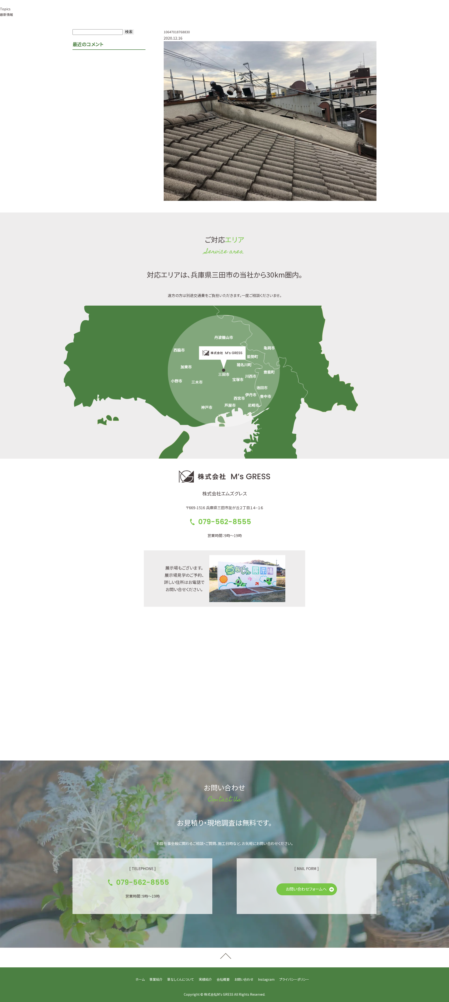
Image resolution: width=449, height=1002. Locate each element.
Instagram (266, 979)
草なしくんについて (180, 14)
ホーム (140, 979)
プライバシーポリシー (294, 979)
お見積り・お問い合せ (341, 14)
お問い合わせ (243, 979)
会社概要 (233, 14)
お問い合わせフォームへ (306, 889)
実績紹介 (211, 14)
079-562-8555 (283, 14)
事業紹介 (150, 14)
